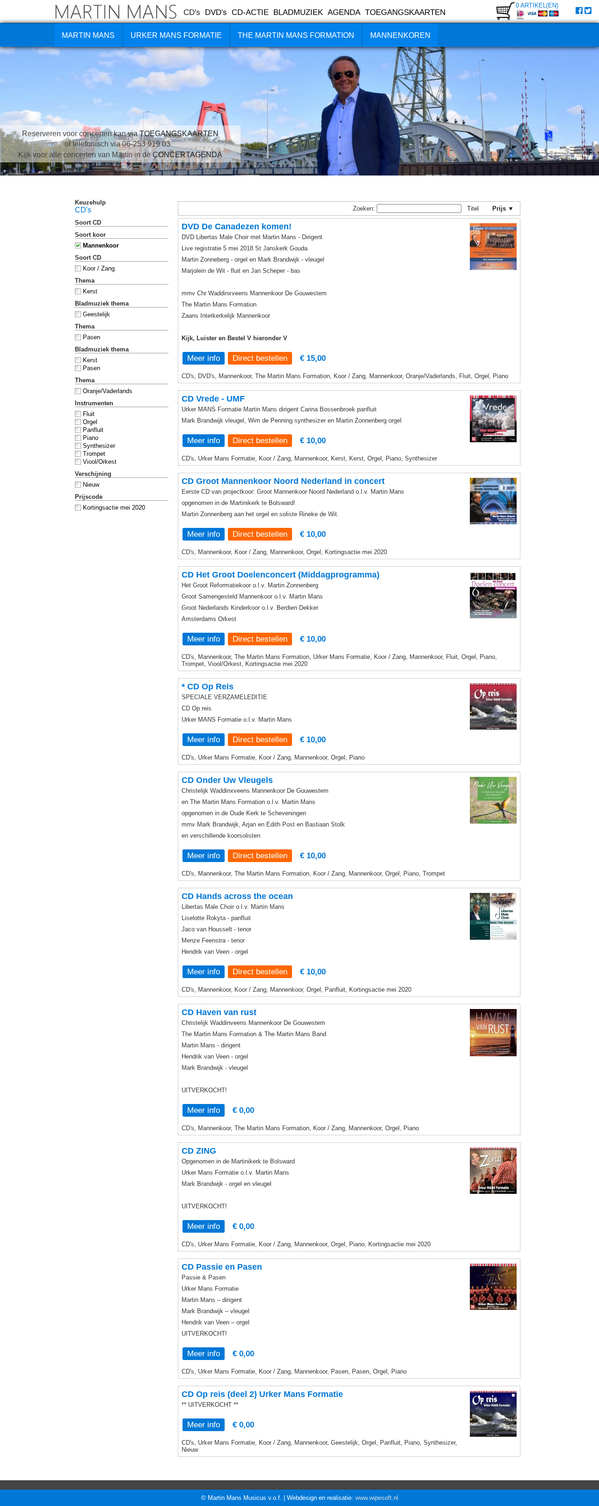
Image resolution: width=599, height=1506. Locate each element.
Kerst (90, 291)
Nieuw (91, 484)
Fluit (89, 413)
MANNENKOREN (400, 35)
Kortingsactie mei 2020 (114, 507)
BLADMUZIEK (298, 12)
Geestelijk (96, 314)
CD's (191, 12)
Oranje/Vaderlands (107, 391)
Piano (90, 437)
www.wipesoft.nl (376, 1497)
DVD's (216, 12)
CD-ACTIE (250, 12)
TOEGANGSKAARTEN (405, 12)
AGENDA (344, 12)
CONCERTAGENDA (187, 155)
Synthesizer (99, 445)
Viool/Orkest (100, 461)
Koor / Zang (99, 268)
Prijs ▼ (502, 208)
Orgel (90, 421)
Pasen (91, 337)
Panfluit (93, 429)
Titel (477, 208)
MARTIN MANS (88, 35)
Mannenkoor (101, 245)
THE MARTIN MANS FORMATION (296, 35)
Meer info (203, 358)
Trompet (94, 453)
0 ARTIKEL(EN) (537, 5)
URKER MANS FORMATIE (176, 35)
